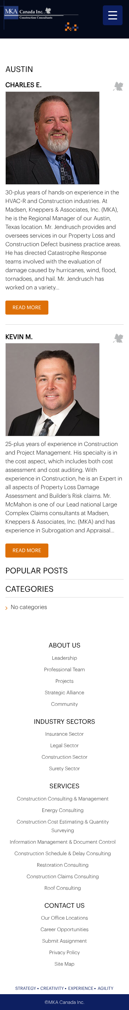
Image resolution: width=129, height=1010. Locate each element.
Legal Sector (64, 745)
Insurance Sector (64, 734)
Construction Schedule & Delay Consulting (62, 853)
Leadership (64, 658)
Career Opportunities (64, 929)
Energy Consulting (62, 810)
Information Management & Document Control (62, 842)
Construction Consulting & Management (63, 799)
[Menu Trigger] (113, 15)
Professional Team (64, 669)
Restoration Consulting (63, 865)
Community (64, 704)
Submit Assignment (64, 941)
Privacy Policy (64, 952)
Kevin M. (19, 337)
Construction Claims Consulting (63, 876)
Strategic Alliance (64, 692)
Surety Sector (64, 768)
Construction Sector (64, 757)
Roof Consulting (62, 888)
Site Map (64, 964)
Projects (65, 681)
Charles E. (23, 85)
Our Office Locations (64, 918)
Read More (27, 307)
